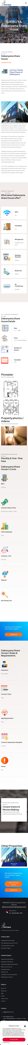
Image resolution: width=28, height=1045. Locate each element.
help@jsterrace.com (8, 1012)
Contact (3, 1001)
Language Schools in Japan (7, 940)
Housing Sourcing (5, 969)
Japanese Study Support (7, 959)
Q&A (2, 993)
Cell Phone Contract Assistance (9, 974)
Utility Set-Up (4, 972)
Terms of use (4, 998)
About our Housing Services (13, 883)
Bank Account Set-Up (6, 966)
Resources (4, 990)
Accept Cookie (14, 1039)
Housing (8, 39)
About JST (3, 988)
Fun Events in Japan (6, 948)
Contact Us (13, 634)
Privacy (3, 996)
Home (2, 39)
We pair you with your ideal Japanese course (14, 907)
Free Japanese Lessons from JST (9, 943)
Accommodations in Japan (7, 945)
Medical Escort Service (7, 977)
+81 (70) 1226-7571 (15, 913)
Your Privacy (6, 1042)
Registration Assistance (7, 961)
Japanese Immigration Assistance (9, 964)
